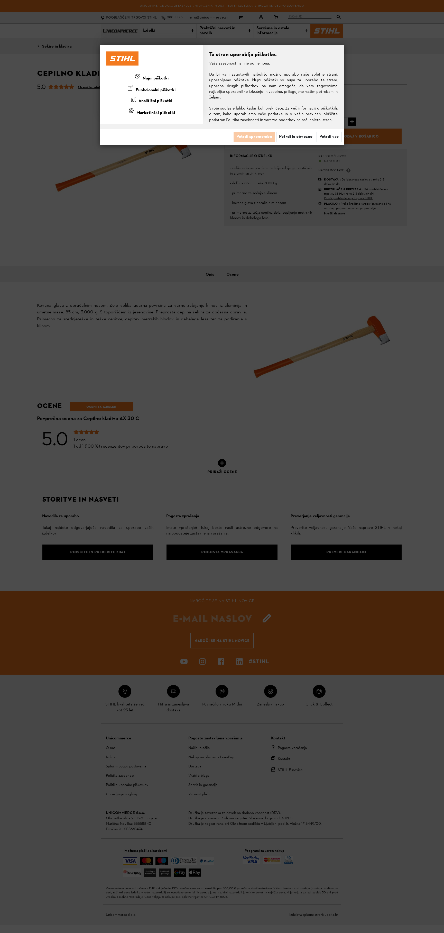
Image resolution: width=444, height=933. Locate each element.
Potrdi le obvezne (295, 137)
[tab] (151, 77)
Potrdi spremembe (254, 137)
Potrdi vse (329, 137)
